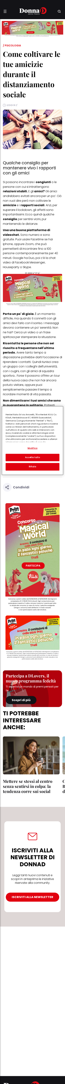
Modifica (33, 448)
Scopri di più (21, 700)
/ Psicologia (12, 45)
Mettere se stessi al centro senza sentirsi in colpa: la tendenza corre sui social (27, 786)
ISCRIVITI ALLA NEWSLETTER (32, 897)
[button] (5, 11)
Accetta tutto (32, 457)
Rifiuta (32, 466)
